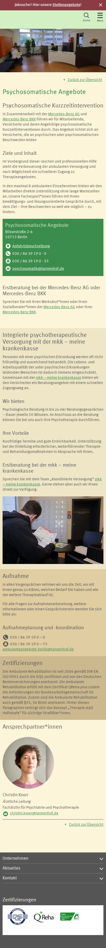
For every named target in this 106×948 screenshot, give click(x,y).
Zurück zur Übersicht (85, 80)
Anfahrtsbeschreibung (31, 246)
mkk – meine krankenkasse (58, 378)
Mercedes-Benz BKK (19, 119)
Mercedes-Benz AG (64, 114)
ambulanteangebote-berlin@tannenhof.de (38, 650)
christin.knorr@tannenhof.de (34, 813)
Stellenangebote (66, 5)
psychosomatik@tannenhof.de (38, 269)
